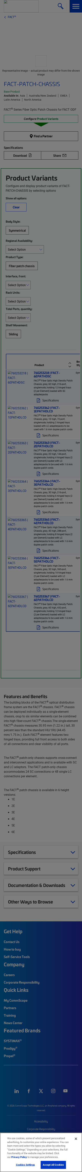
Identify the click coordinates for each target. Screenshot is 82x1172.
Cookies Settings (25, 1164)
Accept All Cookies (53, 1164)
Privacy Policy (19, 1157)
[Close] (76, 1139)
